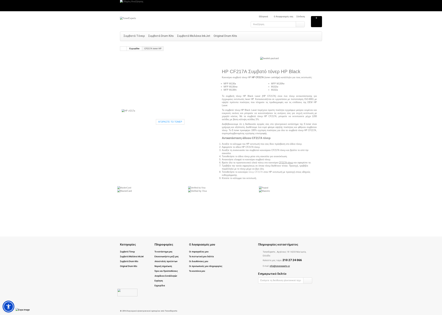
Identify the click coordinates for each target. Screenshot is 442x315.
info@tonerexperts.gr (280, 266)
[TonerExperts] (154, 22)
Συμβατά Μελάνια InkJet (193, 36)
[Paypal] (263, 187)
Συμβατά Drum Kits (161, 36)
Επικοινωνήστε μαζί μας (167, 256)
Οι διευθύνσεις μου (198, 261)
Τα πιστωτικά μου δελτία (201, 256)
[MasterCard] (124, 187)
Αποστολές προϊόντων (166, 261)
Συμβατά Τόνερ (134, 36)
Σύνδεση (300, 16)
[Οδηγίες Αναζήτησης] (221, 5)
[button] (8, 307)
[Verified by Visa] (196, 187)
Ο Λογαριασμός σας (283, 16)
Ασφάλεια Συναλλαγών (166, 276)
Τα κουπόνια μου (197, 271)
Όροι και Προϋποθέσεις (166, 271)
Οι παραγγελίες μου (199, 252)
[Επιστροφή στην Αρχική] (123, 49)
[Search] (300, 24)
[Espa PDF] (16, 310)
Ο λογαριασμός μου (202, 244)
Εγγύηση (159, 281)
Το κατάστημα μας (163, 252)
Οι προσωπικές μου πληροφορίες (205, 266)
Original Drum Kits (225, 36)
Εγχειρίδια (134, 48)
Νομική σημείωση (163, 266)
